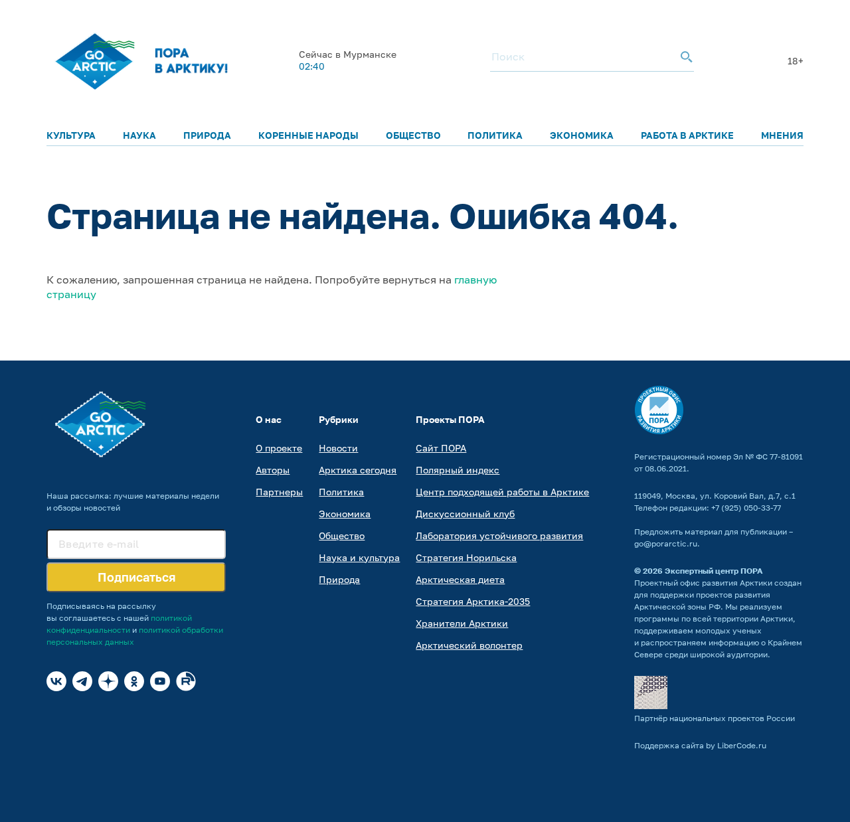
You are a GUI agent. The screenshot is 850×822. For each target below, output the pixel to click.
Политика (495, 135)
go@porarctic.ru (665, 543)
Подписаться (136, 577)
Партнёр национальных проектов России (714, 718)
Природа (207, 135)
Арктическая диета (460, 579)
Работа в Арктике (687, 135)
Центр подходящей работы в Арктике (502, 491)
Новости (338, 447)
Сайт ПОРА (441, 447)
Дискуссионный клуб (465, 513)
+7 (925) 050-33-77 (746, 508)
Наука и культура (359, 557)
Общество (413, 135)
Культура (71, 135)
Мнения (782, 135)
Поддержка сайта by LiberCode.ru (700, 745)
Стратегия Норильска (466, 557)
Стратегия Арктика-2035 (473, 601)
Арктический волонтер (469, 645)
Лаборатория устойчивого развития (499, 535)
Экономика (582, 135)
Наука (139, 135)
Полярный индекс (457, 469)
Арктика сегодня (357, 469)
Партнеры (279, 491)
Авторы (273, 469)
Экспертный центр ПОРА (714, 571)
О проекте (279, 447)
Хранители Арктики (462, 623)
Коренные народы (308, 135)
